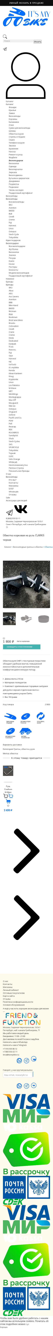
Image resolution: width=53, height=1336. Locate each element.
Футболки (13, 249)
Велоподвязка (15, 175)
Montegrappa (15, 397)
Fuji (10, 222)
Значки (12, 255)
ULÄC (11, 456)
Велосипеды (14, 116)
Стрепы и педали (17, 136)
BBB (10, 302)
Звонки (12, 145)
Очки (11, 125)
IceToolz (12, 364)
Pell (10, 423)
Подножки (13, 187)
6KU (10, 204)
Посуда (12, 258)
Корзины (13, 119)
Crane (11, 332)
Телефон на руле (17, 142)
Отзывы (12, 494)
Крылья (12, 110)
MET (11, 391)
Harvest (12, 225)
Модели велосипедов (19, 272)
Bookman (13, 317)
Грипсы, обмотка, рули (24, 749)
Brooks (12, 323)
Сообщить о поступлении (19, 647)
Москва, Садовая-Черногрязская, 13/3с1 (21, 1027)
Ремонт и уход (15, 154)
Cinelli (11, 216)
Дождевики (14, 181)
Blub (11, 314)
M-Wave (12, 388)
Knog (11, 376)
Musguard (13, 403)
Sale (8, 497)
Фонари (12, 107)
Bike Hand (13, 305)
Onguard (13, 411)
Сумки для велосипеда (19, 128)
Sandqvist (13, 435)
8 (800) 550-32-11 (13, 518)
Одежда (12, 166)
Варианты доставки (12, 744)
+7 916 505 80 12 (10, 1048)
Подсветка (14, 184)
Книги (11, 261)
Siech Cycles (14, 441)
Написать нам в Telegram (15, 1045)
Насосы (12, 151)
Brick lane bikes (16, 320)
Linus (11, 228)
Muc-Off (12, 400)
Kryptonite (13, 379)
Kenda (12, 370)
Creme (12, 219)
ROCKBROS (14, 432)
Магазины (13, 485)
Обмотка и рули (16, 133)
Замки (12, 113)
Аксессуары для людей (16, 500)
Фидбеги (13, 157)
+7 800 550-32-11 (10, 1051)
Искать (37, 41)
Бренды (9, 281)
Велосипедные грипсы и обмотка (28, 547)
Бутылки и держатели (19, 178)
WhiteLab (13, 462)
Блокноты (13, 270)
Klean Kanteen (15, 373)
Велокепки (14, 163)
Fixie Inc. (12, 349)
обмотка (14, 753)
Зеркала (13, 172)
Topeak (12, 453)
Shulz (11, 438)
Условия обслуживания (14, 1004)
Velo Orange (14, 459)
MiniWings (13, 394)
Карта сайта (9, 996)
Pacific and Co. (15, 417)
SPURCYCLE (14, 447)
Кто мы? (12, 479)
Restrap (12, 426)
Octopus (12, 231)
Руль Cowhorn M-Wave (8, 789)
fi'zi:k (11, 346)
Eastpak (12, 343)
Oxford (12, 414)
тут (27, 1324)
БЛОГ (11, 488)
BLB (10, 213)
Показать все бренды (19, 471)
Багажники (14, 122)
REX (10, 429)
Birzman (12, 311)
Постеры (13, 267)
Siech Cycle (14, 234)
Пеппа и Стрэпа (16, 468)
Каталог (9, 101)
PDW (11, 420)
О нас (8, 474)
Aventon (12, 207)
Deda (11, 338)
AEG (11, 293)
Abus (11, 290)
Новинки (10, 278)
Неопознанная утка (18, 465)
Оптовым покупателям (14, 993)
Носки (11, 264)
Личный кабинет (11, 990)
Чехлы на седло (16, 190)
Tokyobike (13, 237)
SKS (10, 444)
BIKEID (11, 210)
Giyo (11, 355)
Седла (12, 139)
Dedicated (13, 340)
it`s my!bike (14, 367)
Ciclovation (14, 326)
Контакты (13, 482)
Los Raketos (14, 385)
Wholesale (13, 491)
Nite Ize (12, 406)
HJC (10, 361)
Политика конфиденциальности (18, 1002)
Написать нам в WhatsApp (15, 1042)
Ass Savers (14, 296)
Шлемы (12, 131)
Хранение (13, 148)
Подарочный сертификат (21, 193)
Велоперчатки (16, 169)
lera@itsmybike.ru (11, 1054)
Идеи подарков (13, 240)
